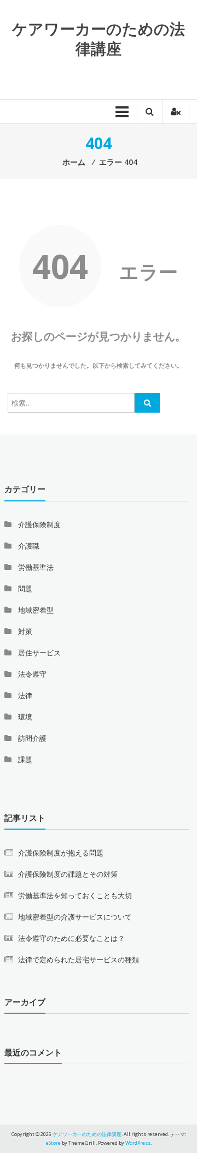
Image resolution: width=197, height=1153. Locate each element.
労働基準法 (36, 567)
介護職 (28, 546)
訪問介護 (32, 738)
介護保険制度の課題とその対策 (68, 874)
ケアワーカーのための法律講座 (98, 38)
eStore (53, 1142)
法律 (25, 695)
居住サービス (39, 653)
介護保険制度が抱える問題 (60, 853)
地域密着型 (36, 610)
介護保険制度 (39, 524)
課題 (25, 759)
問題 (25, 588)
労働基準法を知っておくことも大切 (75, 895)
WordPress (137, 1142)
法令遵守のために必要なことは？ (71, 938)
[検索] (147, 403)
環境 (25, 717)
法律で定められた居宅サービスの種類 (78, 959)
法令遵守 (32, 674)
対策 (25, 631)
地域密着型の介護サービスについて (75, 917)
